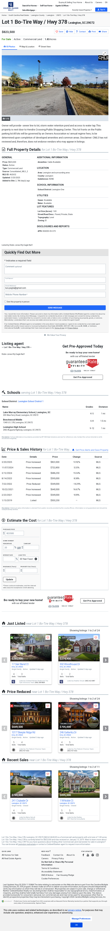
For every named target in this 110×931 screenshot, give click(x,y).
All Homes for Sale (10, 855)
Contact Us (58, 855)
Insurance (9, 566)
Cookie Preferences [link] (50, 878)
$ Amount (27, 543)
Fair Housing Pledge (65, 875)
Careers (99, 2)
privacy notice (74, 910)
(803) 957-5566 (24, 751)
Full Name (9, 278)
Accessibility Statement (51, 871)
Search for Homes (29, 6)
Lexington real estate (27, 844)
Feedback (45, 855)
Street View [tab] (45, 47)
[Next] (105, 660)
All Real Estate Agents (11, 858)
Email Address (10, 286)
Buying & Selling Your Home (70, 2)
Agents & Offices (62, 6)
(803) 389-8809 (40, 682)
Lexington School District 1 (30, 401)
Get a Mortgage (28, 10)
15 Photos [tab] (10, 47)
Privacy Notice (73, 328)
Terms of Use (59, 328)
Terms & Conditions (50, 868)
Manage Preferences (81, 919)
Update (9, 579)
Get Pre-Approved (82, 377)
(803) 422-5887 (90, 681)
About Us (89, 2)
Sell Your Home (46, 6)
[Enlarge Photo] (104, 54)
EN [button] (106, 2)
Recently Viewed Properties (81, 10)
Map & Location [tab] (27, 47)
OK (76, 925)
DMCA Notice (47, 875)
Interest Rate (8, 555)
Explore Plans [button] (41, 903)
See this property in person (18, 302)
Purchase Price (9, 529)
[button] (101, 10)
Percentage (7, 543)
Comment (13, 267)
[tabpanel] (55, 85)
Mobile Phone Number (16, 295)
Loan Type (22, 555)
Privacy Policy (58, 858)
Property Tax (28, 566)
